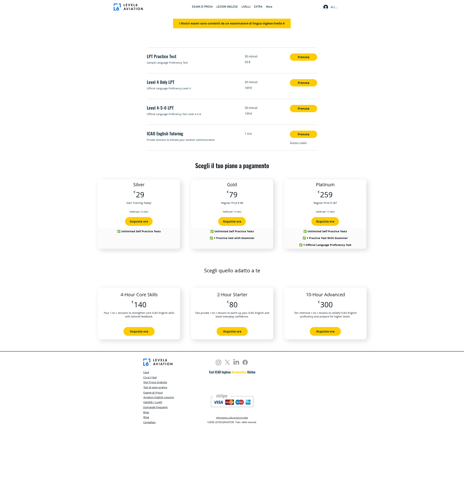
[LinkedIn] (236, 362)
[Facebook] (245, 362)
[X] (227, 362)
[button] (202, 7)
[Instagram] (218, 362)
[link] (191, 56)
